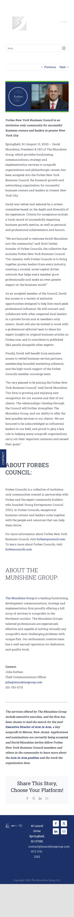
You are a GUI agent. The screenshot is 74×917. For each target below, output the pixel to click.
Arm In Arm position (24, 758)
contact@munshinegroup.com (49, 846)
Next (62, 67)
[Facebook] (56, 823)
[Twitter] (64, 823)
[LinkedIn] (56, 831)
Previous (50, 67)
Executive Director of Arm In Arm (28, 727)
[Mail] (64, 831)
